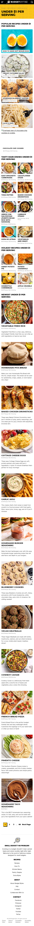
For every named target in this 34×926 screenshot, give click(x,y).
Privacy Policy (4, 921)
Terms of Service (10, 921)
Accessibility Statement (18, 921)
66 (20, 825)
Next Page (26, 825)
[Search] (32, 2)
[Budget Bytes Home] (17, 2)
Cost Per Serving (11, 8)
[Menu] (2, 2)
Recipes (3, 8)
